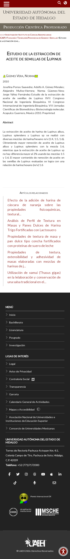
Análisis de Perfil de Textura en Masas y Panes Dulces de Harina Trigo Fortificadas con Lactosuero (34, 225)
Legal (12, 363)
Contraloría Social (20, 379)
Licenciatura (16, 330)
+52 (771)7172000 (28, 465)
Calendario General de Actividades (29, 401)
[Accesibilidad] (63, 551)
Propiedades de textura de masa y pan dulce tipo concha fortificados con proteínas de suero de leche (34, 241)
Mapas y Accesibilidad (22, 409)
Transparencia (17, 386)
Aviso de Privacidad (20, 371)
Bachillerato (16, 322)
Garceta (14, 394)
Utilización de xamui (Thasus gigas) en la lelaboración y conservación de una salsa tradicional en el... (34, 277)
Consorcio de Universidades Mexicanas (32, 428)
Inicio (12, 314)
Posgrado (14, 337)
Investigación (17, 345)
